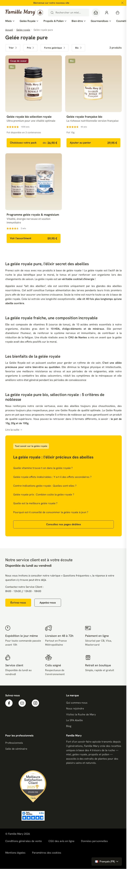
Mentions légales (15, 852)
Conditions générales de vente (23, 841)
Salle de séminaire (16, 748)
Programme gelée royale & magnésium (33, 214)
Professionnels (14, 743)
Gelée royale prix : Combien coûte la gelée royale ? (43, 494)
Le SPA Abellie (74, 720)
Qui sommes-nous (76, 702)
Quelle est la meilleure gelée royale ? (35, 503)
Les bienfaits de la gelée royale (32, 356)
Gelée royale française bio (84, 117)
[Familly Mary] (24, 13)
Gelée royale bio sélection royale (29, 117)
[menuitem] (9, 21)
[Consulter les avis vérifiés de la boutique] (33, 816)
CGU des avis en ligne (61, 841)
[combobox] (68, 12)
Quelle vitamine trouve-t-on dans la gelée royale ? (43, 468)
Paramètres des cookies (46, 852)
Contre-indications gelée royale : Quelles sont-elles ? (44, 485)
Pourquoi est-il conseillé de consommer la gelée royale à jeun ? (50, 512)
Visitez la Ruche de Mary (81, 714)
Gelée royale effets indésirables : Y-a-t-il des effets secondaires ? (52, 477)
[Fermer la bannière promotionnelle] (122, 3)
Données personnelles (94, 841)
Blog (68, 726)
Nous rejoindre (75, 708)
